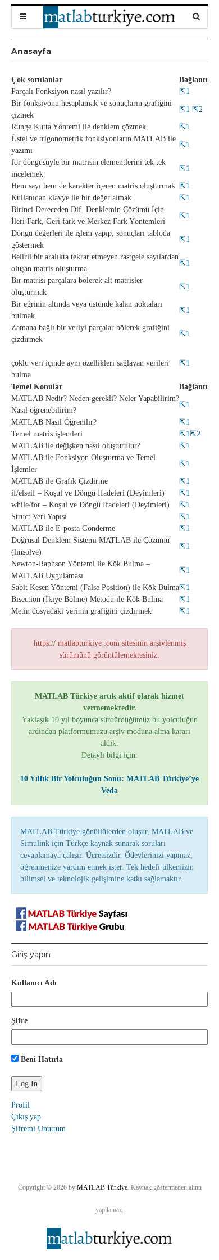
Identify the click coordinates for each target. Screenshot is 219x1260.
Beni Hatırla (41, 1059)
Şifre (19, 1020)
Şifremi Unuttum (38, 1128)
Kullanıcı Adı (34, 983)
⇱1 (184, 91)
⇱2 (196, 109)
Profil (20, 1105)
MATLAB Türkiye (102, 1187)
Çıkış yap (26, 1117)
